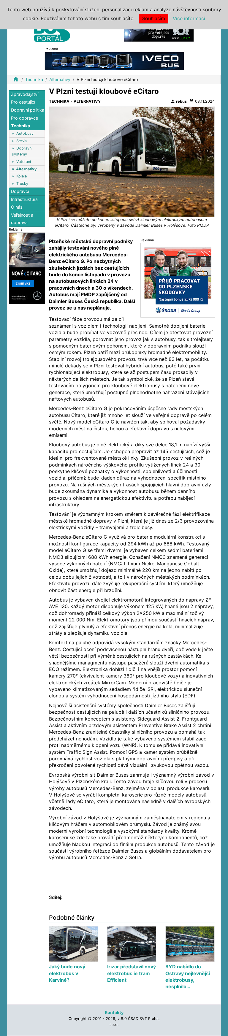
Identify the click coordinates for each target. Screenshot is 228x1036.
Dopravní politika (27, 109)
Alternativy (59, 79)
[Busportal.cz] (52, 31)
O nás (17, 207)
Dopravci (20, 191)
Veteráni (23, 161)
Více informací (189, 18)
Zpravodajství (24, 94)
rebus (178, 101)
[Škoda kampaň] (177, 279)
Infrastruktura (24, 199)
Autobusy (25, 133)
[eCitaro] (27, 268)
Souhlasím (153, 18)
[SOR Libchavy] (159, 32)
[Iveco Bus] (114, 60)
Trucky (22, 183)
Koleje (21, 176)
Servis (21, 141)
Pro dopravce (24, 117)
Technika (34, 79)
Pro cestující (23, 101)
